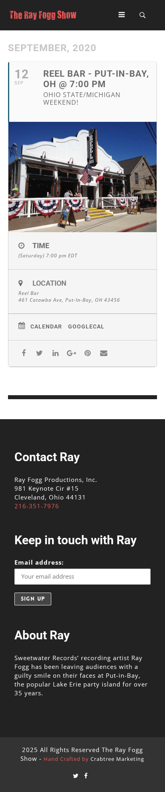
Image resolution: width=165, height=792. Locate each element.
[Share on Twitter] (39, 353)
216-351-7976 (36, 506)
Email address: (39, 562)
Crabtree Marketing (117, 758)
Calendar (46, 326)
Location (49, 283)
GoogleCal (86, 326)
